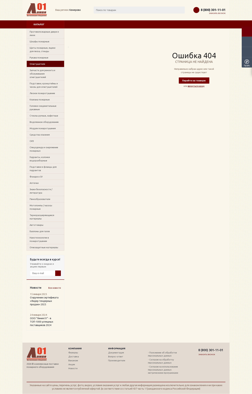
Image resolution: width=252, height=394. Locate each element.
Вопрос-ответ (115, 356)
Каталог (39, 24)
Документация (116, 352)
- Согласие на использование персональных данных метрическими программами (163, 369)
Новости (72, 368)
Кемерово (75, 10)
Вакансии (73, 360)
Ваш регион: (62, 10)
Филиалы (73, 352)
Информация (116, 348)
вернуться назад (196, 86)
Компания (75, 348)
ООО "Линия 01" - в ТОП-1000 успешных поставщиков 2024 (41, 322)
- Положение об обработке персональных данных (162, 354)
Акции (71, 364)
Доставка (73, 356)
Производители (116, 360)
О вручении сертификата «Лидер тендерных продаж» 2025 (44, 301)
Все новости (54, 288)
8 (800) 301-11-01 (213, 9)
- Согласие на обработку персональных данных (161, 361)
